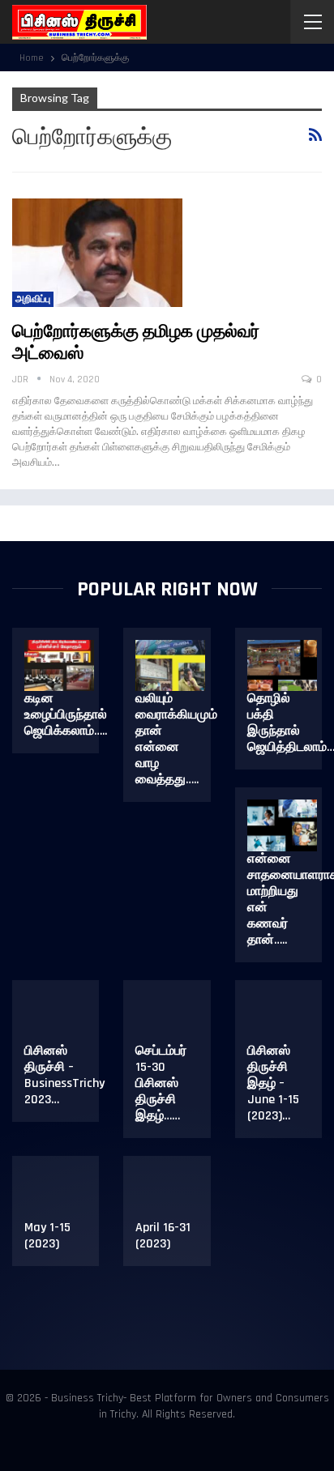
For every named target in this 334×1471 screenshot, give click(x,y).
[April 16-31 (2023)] (170, 1194)
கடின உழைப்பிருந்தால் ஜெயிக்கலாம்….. (65, 715)
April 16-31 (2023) (163, 1235)
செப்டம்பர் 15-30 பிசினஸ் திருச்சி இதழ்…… (160, 1083)
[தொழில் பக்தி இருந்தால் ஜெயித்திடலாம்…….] (282, 666)
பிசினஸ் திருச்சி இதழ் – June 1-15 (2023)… (273, 1083)
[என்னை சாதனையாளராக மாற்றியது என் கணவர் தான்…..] (282, 825)
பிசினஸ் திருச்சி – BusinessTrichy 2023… (64, 1075)
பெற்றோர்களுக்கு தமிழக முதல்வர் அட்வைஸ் (135, 343)
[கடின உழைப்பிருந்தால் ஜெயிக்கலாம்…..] (59, 666)
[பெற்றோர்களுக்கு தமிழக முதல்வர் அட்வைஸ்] (97, 252)
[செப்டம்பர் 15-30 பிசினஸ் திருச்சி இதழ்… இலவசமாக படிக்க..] (170, 1018)
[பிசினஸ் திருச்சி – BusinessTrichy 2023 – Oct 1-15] (59, 1018)
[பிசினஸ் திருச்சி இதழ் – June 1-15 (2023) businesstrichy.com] (282, 1018)
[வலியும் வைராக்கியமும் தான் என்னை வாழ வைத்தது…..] (170, 666)
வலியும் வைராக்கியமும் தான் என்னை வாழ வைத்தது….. (176, 739)
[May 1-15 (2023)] (59, 1194)
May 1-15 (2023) (47, 1235)
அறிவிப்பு (32, 299)
